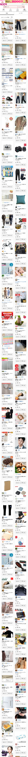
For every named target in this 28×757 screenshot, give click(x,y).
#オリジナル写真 (5, 348)
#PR (16, 476)
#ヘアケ (16, 282)
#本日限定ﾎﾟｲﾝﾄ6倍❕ (19, 58)
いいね (11, 40)
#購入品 (16, 134)
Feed (3, 10)
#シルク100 (24, 281)
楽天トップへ (24, 4)
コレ (5, 40)
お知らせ (17, 10)
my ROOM (24, 10)
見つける (10, 10)
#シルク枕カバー (18, 281)
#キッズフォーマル (5, 302)
